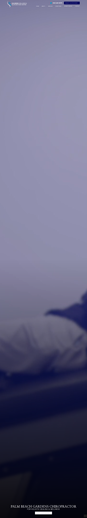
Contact (77, 6)
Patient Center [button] (68, 6)
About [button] (43, 6)
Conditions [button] (58, 6)
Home (37, 6)
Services (50, 6)
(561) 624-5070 (57, 3)
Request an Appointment (43, 513)
